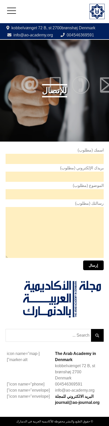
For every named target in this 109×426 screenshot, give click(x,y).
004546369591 (80, 35)
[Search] (97, 335)
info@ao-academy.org (33, 35)
